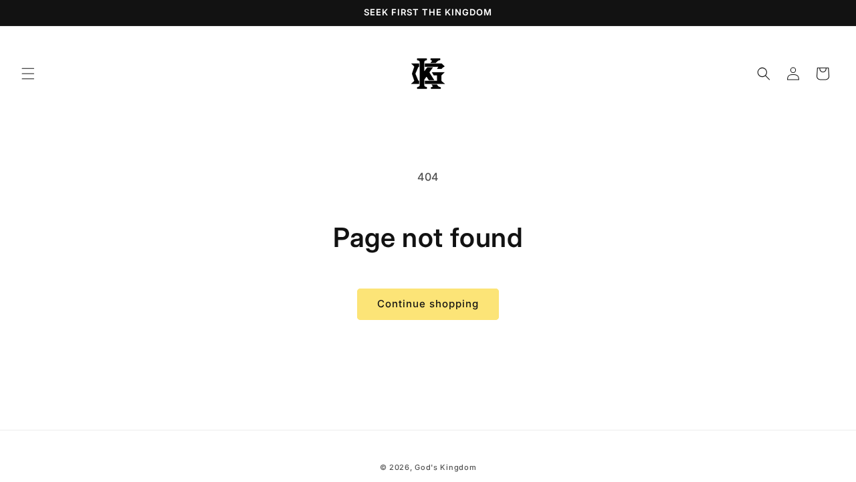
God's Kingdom (445, 467)
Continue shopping (428, 303)
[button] (28, 73)
